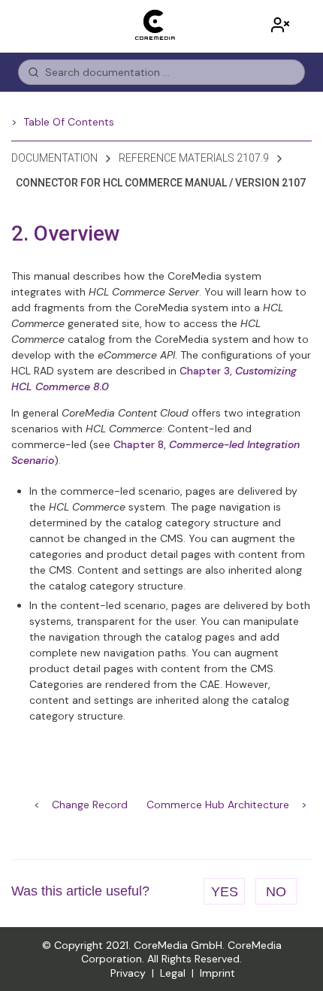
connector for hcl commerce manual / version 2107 (161, 183)
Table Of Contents (68, 122)
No (276, 891)
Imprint (217, 973)
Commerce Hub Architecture (217, 804)
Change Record (90, 804)
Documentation (54, 158)
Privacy (128, 973)
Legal (173, 973)
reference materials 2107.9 (194, 158)
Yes (224, 891)
